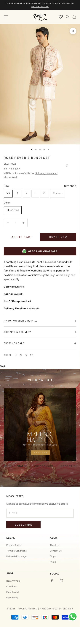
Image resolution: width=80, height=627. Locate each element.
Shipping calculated (46, 173)
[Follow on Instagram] (61, 581)
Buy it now (58, 237)
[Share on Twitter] (21, 355)
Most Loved (12, 592)
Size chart (70, 186)
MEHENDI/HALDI (15, 466)
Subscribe (23, 524)
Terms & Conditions (16, 550)
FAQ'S (53, 562)
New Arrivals (13, 581)
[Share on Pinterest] (26, 355)
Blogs (53, 556)
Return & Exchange (16, 556)
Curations (11, 586)
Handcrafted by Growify (56, 609)
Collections (12, 597)
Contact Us (56, 550)
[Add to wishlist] (66, 165)
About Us (54, 545)
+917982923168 (39, 6)
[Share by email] (31, 355)
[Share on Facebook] (16, 355)
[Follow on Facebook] (52, 581)
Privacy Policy (14, 545)
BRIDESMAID (43, 466)
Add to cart (22, 237)
